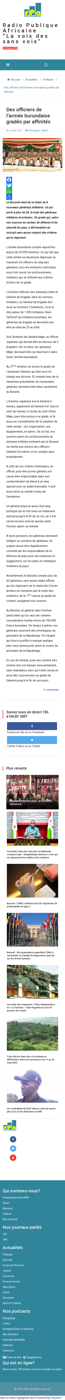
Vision (6, 1203)
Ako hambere (10, 1334)
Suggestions (34, 1357)
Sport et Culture (12, 1303)
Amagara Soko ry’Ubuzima (18, 1328)
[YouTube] (14, 1158)
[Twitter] (32, 185)
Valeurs (7, 1213)
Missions (8, 1208)
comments (52, 689)
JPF (5, 1234)
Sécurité (7, 1259)
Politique (8, 1254)
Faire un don (17, 1172)
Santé (6, 1292)
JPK (5, 1239)
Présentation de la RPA (16, 1197)
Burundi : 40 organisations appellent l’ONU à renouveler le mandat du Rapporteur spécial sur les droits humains (30, 955)
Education (8, 1297)
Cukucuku (8, 1350)
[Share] (32, 197)
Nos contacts (10, 1219)
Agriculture (9, 1286)
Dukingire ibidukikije (14, 1339)
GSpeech (56, 1397)
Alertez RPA (11, 48)
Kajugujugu (9, 1318)
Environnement (11, 1281)
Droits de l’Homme (13, 1265)
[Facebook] (32, 180)
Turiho (6, 1323)
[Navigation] (7, 64)
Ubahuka (8, 1345)
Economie (8, 1276)
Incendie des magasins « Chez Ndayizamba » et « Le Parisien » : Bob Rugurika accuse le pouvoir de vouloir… (31, 1007)
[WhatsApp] (32, 191)
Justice (7, 1270)
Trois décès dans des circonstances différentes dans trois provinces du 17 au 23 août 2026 (30, 1059)
